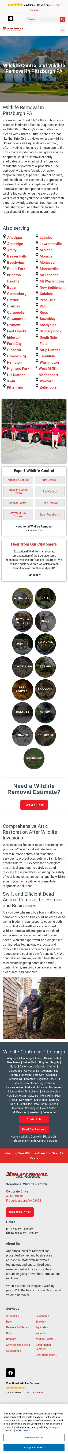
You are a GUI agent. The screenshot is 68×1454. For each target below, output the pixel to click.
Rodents (40, 1333)
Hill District (16, 375)
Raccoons (41, 1315)
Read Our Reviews (34, 1129)
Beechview (15, 262)
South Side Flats (48, 340)
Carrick (13, 300)
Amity (11, 250)
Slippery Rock (50, 331)
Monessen (48, 262)
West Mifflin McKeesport (48, 372)
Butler (12, 287)
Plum (44, 306)
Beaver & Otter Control (18, 491)
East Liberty (16, 331)
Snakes (39, 1321)
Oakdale (46, 294)
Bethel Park (16, 269)
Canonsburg (17, 294)
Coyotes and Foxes (18, 1344)
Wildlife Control (44, 1339)
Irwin (11, 381)
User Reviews (34, 1392)
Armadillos (12, 1315)
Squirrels (40, 1327)
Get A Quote (34, 805)
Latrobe (46, 237)
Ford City (14, 344)
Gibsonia (14, 350)
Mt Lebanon (49, 275)
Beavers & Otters (16, 1327)
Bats (9, 1321)
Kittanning (15, 387)
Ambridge (15, 244)
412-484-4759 (34, 530)
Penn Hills (47, 300)
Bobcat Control (18, 503)
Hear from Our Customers (34, 544)
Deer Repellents (50, 514)
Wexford (47, 381)
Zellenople (48, 387)
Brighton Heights (14, 278)
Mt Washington (52, 281)
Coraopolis (16, 312)
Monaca (46, 256)
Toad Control (50, 503)
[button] (62, 30)
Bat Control (49, 480)
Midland (46, 250)
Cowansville (16, 319)
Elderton (14, 337)
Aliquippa (14, 237)
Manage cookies (34, 1437)
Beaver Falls (17, 256)
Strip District (50, 350)
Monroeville (49, 269)
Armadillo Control (18, 480)
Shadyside (48, 325)
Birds (9, 1333)
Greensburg (16, 356)
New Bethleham (52, 287)
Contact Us (34, 1119)
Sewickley (47, 319)
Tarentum (47, 356)
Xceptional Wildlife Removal (34, 526)
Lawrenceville (51, 244)
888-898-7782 (20, 1212)
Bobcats (11, 1339)
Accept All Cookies (33, 1447)
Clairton (13, 306)
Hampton (14, 362)
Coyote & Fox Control (18, 514)
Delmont (13, 325)
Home (14, 1136)
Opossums (13, 1350)
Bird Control (50, 491)
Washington (49, 362)
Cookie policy (22, 1430)
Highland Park (18, 369)
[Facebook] (11, 18)
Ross (44, 312)
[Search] (62, 19)
